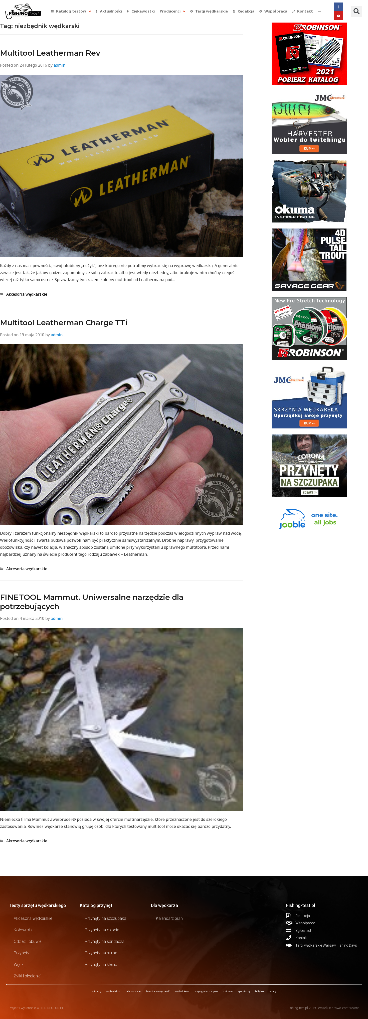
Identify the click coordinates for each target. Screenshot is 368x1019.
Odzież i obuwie (28, 941)
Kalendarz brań (169, 918)
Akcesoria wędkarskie (26, 294)
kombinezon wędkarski (158, 991)
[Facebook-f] (338, 7)
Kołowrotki (23, 930)
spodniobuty (244, 991)
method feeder (182, 991)
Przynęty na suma (101, 953)
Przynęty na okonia (102, 930)
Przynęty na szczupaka (105, 918)
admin (59, 65)
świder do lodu (113, 991)
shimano (228, 991)
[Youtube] (338, 15)
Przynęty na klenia (101, 964)
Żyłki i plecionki (27, 976)
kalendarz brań (133, 991)
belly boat (260, 991)
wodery (273, 991)
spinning (96, 991)
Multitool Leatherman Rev (50, 53)
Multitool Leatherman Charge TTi (63, 322)
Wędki (19, 964)
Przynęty (21, 953)
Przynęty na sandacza (104, 941)
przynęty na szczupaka (206, 991)
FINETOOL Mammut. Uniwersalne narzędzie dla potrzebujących (91, 602)
